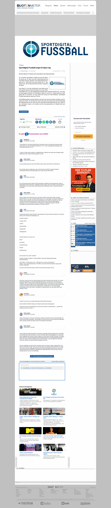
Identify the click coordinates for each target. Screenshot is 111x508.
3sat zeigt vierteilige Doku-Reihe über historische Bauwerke (82, 212)
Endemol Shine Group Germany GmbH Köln (84, 227)
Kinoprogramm (77, 499)
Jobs (87, 491)
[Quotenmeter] (28, 6)
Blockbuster (60, 499)
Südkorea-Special (55, 13)
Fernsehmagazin (29, 499)
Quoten (62, 5)
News (56, 5)
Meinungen (71, 5)
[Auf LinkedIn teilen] (50, 122)
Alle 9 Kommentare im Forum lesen (42, 356)
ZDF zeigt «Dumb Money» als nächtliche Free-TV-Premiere (83, 154)
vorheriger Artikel (25, 127)
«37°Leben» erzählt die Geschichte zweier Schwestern (83, 218)
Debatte (63, 490)
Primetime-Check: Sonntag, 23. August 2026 (83, 150)
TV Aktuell (24, 499)
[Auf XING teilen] (47, 122)
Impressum (88, 497)
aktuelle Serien (71, 499)
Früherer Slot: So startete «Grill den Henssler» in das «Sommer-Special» (84, 162)
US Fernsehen (40, 499)
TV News (45, 499)
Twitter (17, 496)
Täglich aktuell (53, 492)
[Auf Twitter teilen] (40, 122)
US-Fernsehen (41, 496)
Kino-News (76, 490)
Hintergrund (30, 490)
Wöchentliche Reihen (55, 490)
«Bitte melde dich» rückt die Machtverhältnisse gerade (84, 157)
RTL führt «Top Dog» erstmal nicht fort (81, 159)
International (41, 494)
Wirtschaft (41, 492)
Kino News (20, 499)
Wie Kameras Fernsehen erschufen (28, 13)
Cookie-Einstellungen (90, 496)
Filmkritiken (35, 499)
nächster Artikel (59, 127)
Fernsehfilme (65, 499)
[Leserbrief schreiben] (60, 122)
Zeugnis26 (44, 13)
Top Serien (91, 499)
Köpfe (40, 495)
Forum (85, 5)
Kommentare (23, 111)
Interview (29, 492)
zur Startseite (42, 127)
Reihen (29, 491)
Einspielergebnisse (77, 492)
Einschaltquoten (51, 499)
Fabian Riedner (24, 71)
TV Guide (56, 499)
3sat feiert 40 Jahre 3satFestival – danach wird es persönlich (83, 209)
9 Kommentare (32, 71)
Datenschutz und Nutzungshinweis (89, 495)
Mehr (92, 5)
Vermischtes (41, 491)
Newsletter (18, 491)
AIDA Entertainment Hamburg (85, 244)
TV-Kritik (64, 491)
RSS (17, 490)
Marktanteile (53, 491)
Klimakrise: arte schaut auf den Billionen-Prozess (82, 215)
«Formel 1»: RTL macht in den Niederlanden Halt (84, 152)
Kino (79, 5)
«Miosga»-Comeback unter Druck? (80, 164)
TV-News (41, 490)
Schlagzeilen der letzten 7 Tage (80, 166)
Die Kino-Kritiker (77, 491)
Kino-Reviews (65, 492)
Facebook (18, 495)
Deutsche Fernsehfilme (84, 499)
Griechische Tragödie (83, 13)
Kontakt (87, 492)
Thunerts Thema (69, 13)
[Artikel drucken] (54, 122)
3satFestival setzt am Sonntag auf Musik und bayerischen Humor (83, 205)
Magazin (48, 5)
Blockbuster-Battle (77, 494)
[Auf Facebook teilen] (37, 122)
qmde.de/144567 (61, 116)
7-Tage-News (18, 494)
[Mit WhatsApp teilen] (43, 122)
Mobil (17, 492)
